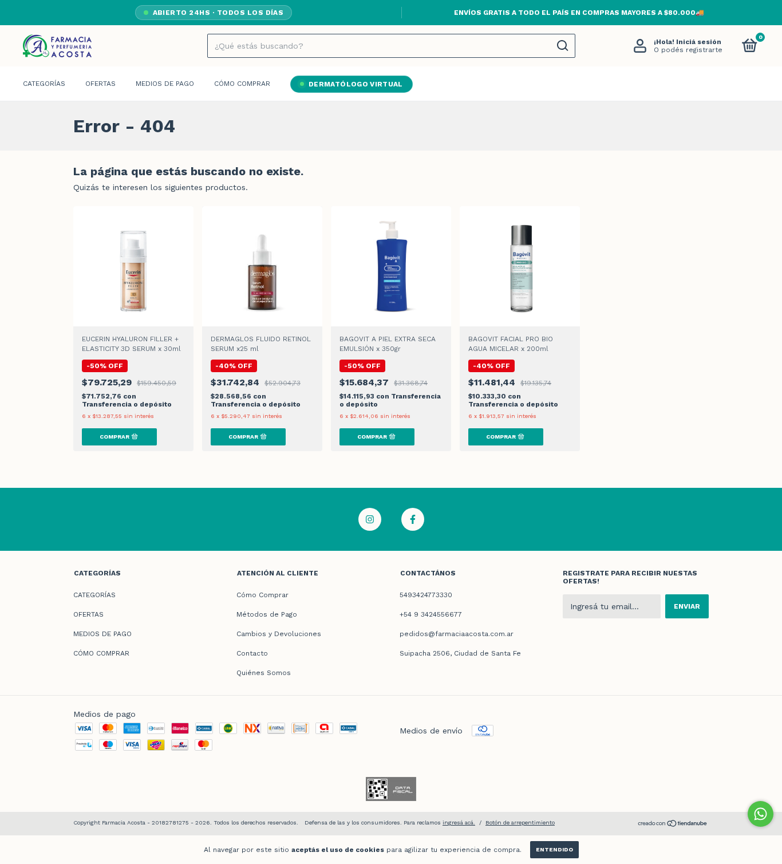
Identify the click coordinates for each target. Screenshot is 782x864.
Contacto (252, 653)
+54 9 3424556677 (431, 614)
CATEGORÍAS (44, 84)
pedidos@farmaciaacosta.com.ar (457, 634)
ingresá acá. (459, 822)
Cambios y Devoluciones (278, 634)
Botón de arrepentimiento (520, 822)
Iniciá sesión (698, 42)
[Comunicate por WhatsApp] (760, 814)
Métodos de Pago (266, 614)
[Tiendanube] (673, 824)
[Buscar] (561, 45)
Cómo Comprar (262, 595)
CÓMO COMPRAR (242, 84)
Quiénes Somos (263, 673)
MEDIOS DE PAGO (165, 84)
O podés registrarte (688, 50)
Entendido (554, 849)
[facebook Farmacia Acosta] (412, 519)
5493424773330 (426, 595)
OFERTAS (100, 84)
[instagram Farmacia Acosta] (369, 519)
